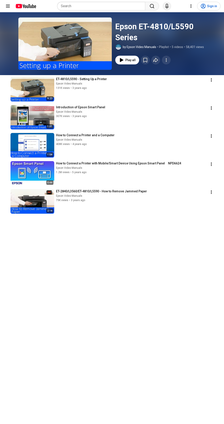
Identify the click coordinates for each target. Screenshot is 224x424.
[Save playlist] (145, 60)
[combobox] (102, 6)
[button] (65, 43)
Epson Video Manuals (69, 83)
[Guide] (7, 6)
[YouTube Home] (25, 6)
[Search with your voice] (167, 6)
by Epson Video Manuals (139, 47)
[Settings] (191, 6)
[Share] (155, 60)
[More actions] (166, 60)
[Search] (152, 6)
